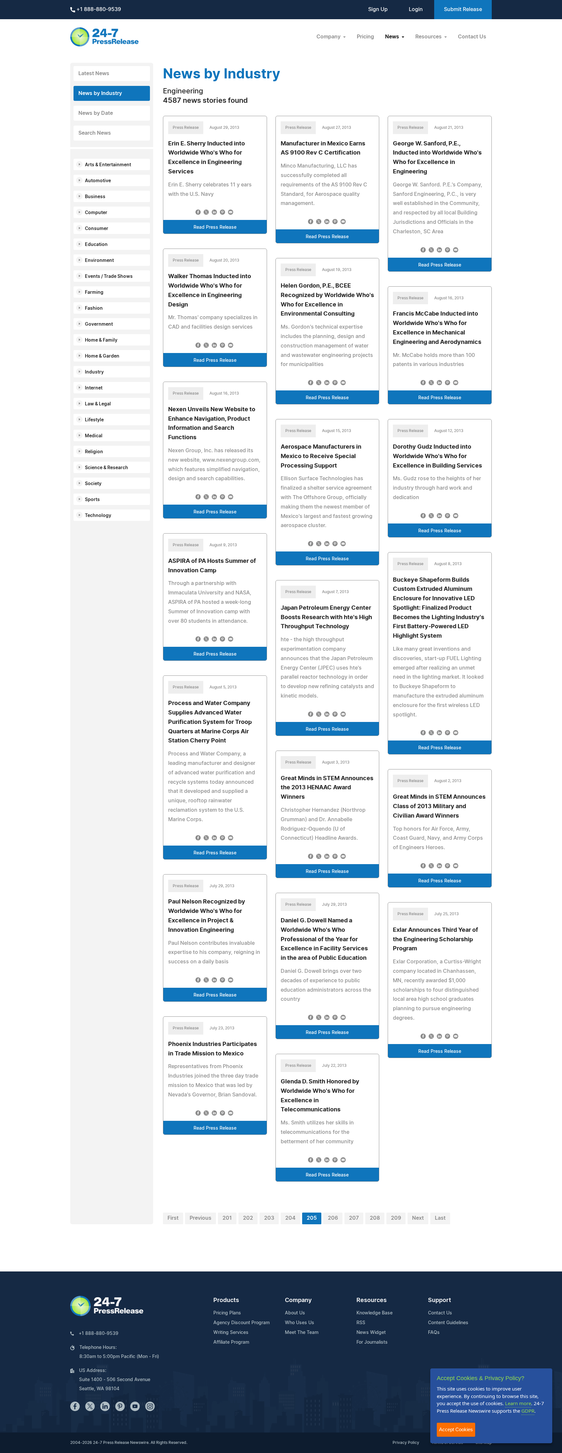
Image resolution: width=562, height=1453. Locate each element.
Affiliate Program (231, 1342)
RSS (360, 1323)
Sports (92, 499)
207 (354, 1218)
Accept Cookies (456, 1429)
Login (416, 9)
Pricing (365, 36)
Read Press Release (215, 227)
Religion (94, 452)
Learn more (518, 1403)
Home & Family (101, 340)
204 (290, 1218)
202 (248, 1218)
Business (95, 197)
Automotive (98, 181)
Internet (93, 388)
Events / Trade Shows (109, 276)
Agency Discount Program (241, 1323)
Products (226, 1300)
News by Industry (100, 93)
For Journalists (372, 1342)
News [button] (392, 36)
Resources (371, 1300)
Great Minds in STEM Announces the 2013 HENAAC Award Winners (327, 788)
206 (333, 1218)
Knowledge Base (374, 1313)
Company (298, 1300)
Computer (96, 212)
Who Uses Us (299, 1323)
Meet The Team (301, 1332)
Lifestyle (94, 420)
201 (227, 1218)
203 (269, 1218)
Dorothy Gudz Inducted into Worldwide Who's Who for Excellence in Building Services (437, 456)
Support (439, 1300)
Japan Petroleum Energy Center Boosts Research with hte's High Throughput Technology (326, 617)
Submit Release (463, 9)
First (173, 1218)
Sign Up (378, 9)
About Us (295, 1313)
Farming (94, 292)
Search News (94, 133)
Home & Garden (102, 356)
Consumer (96, 228)
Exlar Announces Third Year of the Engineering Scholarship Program (435, 939)
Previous (200, 1218)
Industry (94, 372)
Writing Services (230, 1332)
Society (93, 484)
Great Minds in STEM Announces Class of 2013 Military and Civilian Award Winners (439, 806)
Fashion (94, 308)
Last (440, 1218)
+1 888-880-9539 (98, 9)
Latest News (93, 73)
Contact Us (472, 36)
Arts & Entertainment (108, 165)
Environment (99, 260)
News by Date (95, 113)
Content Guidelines (448, 1323)
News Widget (371, 1332)
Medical (93, 436)
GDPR (527, 1410)
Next (418, 1218)
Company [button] (329, 36)
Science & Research (106, 468)
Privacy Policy (406, 1443)
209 (396, 1218)
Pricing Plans (227, 1313)
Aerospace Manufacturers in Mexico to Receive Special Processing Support (321, 456)
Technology (98, 515)
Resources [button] (429, 36)
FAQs (434, 1332)
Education (96, 244)
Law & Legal (98, 404)
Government (99, 324)
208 (375, 1218)
